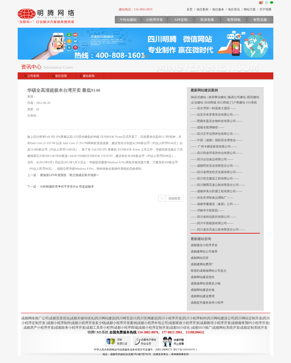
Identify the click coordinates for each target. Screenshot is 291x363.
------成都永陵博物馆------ (207, 127)
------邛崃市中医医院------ (207, 210)
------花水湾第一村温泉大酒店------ (213, 108)
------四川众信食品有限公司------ (212, 159)
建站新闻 (89, 75)
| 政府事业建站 (216, 97)
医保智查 (207, 20)
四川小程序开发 (170, 318)
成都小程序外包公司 (152, 323)
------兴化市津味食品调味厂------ (212, 197)
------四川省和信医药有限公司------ (213, 216)
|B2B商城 (210, 102)
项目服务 (218, 9)
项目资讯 (234, 9)
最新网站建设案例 (204, 90)
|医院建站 (253, 97)
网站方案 (250, 9)
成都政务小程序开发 (70, 327)
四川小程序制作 (194, 318)
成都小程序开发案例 (121, 323)
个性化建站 (128, 20)
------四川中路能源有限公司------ (212, 223)
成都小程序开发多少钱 (88, 323)
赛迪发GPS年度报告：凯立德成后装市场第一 (69, 175)
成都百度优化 (59, 318)
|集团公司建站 (236, 97)
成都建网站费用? (202, 264)
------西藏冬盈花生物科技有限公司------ (216, 121)
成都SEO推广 (202, 327)
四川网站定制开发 (248, 318)
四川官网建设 (147, 318)
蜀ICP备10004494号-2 (185, 349)
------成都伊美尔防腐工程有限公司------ (216, 191)
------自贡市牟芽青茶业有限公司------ (215, 114)
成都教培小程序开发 (215, 323)
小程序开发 (154, 20)
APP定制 (180, 20)
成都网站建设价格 (203, 289)
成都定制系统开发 (254, 327)
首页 (190, 9)
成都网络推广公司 (35, 318)
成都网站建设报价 (203, 277)
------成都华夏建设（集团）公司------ (215, 204)
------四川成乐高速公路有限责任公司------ (218, 229)
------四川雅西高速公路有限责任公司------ (218, 185)
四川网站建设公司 (220, 318)
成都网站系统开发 (226, 327)
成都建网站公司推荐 (204, 251)
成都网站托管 (200, 258)
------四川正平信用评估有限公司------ (215, 133)
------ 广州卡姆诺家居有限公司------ (214, 146)
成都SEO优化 (180, 327)
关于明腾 (265, 9)
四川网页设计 (126, 318)
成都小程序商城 (126, 327)
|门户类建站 (237, 102)
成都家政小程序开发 (184, 323)
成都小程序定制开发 (153, 327)
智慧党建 (260, 20)
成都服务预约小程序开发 (250, 323)
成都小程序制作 (59, 323)
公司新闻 (33, 75)
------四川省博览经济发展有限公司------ (216, 172)
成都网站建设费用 (203, 296)
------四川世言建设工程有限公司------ (215, 178)
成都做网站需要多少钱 (205, 283)
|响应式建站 (198, 97)
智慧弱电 (234, 20)
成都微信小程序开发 (204, 245)
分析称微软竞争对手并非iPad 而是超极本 (67, 186)
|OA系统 (251, 102)
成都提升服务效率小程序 (207, 302)
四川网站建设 (105, 318)
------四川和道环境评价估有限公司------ (216, 153)
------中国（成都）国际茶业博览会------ (216, 140)
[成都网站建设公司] (46, 24)
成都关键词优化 (82, 318)
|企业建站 (197, 102)
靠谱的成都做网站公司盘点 (208, 270)
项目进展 (61, 75)
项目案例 (202, 9)
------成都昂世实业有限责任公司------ (215, 165)
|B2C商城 (223, 102)
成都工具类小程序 (99, 327)
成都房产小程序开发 (38, 327)
